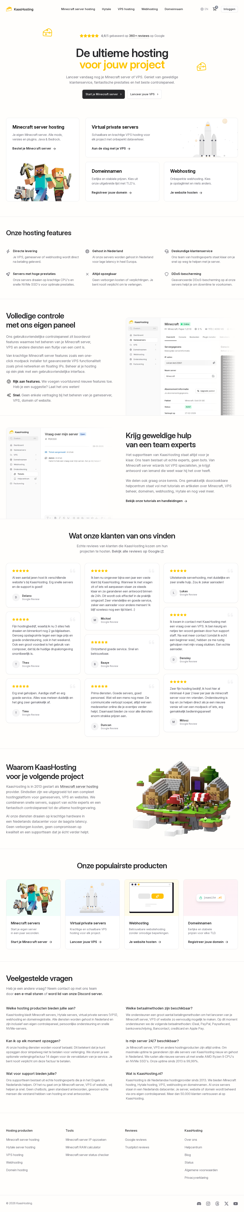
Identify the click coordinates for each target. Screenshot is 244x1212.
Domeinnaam (174, 9)
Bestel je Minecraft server (31, 148)
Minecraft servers (25, 923)
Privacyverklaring (196, 1178)
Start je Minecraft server (29, 942)
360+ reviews (139, 36)
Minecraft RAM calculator (83, 1147)
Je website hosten (184, 192)
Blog (188, 1155)
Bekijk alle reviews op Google (136, 551)
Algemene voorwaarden (201, 1170)
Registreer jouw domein (109, 192)
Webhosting (149, 9)
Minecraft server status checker (87, 1155)
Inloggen (229, 9)
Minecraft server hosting (78, 9)
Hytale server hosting (20, 1147)
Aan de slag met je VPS (109, 148)
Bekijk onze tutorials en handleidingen (154, 501)
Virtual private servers (115, 127)
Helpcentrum (193, 1147)
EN (206, 9)
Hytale (106, 9)
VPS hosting (126, 9)
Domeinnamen (107, 171)
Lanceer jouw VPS (83, 942)
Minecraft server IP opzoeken (86, 1140)
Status (189, 1162)
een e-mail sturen (28, 994)
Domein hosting (17, 1170)
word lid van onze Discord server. (75, 994)
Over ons (191, 1140)
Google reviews (136, 1140)
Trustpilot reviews (137, 1147)
